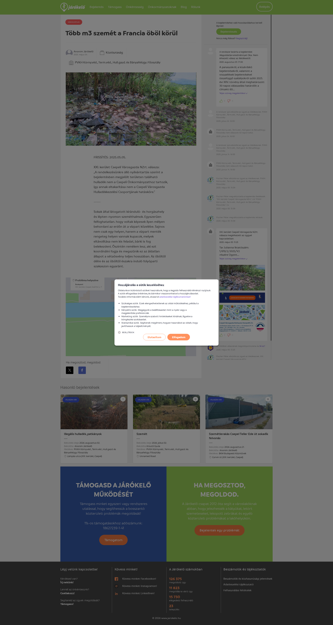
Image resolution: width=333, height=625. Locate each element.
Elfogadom (178, 337)
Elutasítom (154, 337)
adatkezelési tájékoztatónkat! (175, 296)
